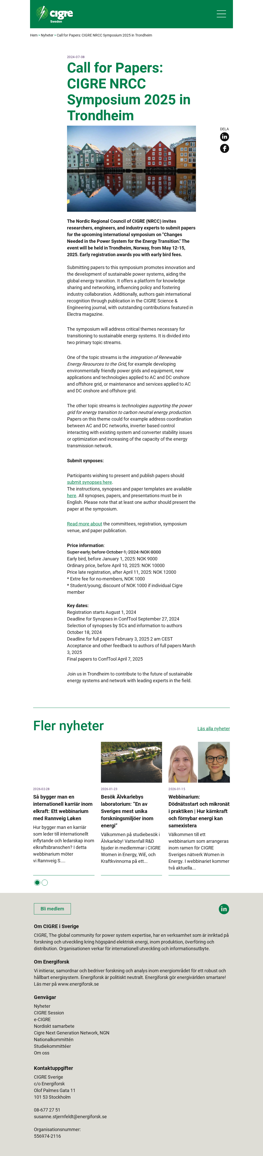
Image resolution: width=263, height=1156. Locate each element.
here (71, 495)
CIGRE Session (49, 1012)
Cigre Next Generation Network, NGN (71, 1032)
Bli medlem (52, 908)
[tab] (37, 883)
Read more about (84, 523)
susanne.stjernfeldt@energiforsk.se (70, 1116)
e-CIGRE (42, 1019)
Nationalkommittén (53, 1039)
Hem (33, 35)
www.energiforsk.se (78, 984)
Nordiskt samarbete (54, 1026)
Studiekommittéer (52, 1046)
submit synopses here (89, 482)
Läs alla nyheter (214, 728)
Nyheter (47, 35)
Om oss (41, 1053)
